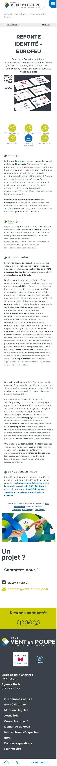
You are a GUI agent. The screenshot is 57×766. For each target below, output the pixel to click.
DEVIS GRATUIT (40, 762)
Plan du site (12, 748)
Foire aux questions (18, 743)
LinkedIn (16, 509)
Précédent (12, 25)
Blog (7, 737)
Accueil (8, 14)
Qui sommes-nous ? (18, 699)
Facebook (40, 509)
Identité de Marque (35, 489)
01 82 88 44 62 (11, 688)
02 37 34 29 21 (18, 583)
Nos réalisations (15, 704)
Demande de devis (17, 726)
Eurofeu (19, 161)
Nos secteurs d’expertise (21, 732)
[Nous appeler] (18, 762)
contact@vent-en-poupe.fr (28, 589)
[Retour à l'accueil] (22, 4)
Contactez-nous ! (16, 721)
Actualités (11, 715)
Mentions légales (16, 710)
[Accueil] (7, 762)
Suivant (46, 25)
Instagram (27, 509)
